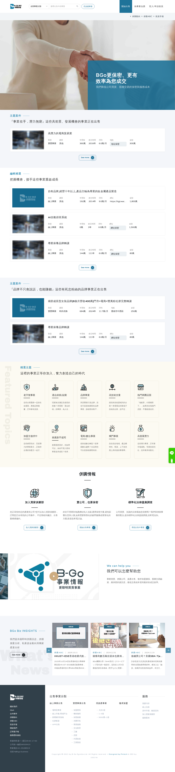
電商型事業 (56, 710)
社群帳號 (55, 721)
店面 (75, 735)
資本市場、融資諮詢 (150, 711)
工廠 (75, 732)
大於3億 (102, 710)
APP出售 (56, 724)
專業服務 (77, 724)
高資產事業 (88, 6)
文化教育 (77, 728)
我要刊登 (146, 703)
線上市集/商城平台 (59, 714)
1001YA (94, 757)
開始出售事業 (85, 527)
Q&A (12, 710)
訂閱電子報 (14, 732)
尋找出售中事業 (138, 527)
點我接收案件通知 (172, 458)
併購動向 (136, 16)
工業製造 (77, 742)
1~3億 (101, 714)
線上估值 (146, 707)
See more (85, 157)
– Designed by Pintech (117, 754)
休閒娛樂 (77, 717)
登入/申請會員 (156, 6)
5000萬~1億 (104, 717)
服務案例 (146, 718)
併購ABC (147, 16)
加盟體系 (77, 710)
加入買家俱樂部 (32, 527)
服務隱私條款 (15, 735)
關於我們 (13, 706)
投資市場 (159, 16)
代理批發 (77, 739)
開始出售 (125, 6)
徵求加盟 (123, 703)
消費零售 (77, 721)
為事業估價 (139, 6)
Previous (48, 649)
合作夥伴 (13, 714)
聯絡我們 (13, 728)
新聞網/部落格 (58, 717)
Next (167, 649)
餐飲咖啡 (77, 714)
